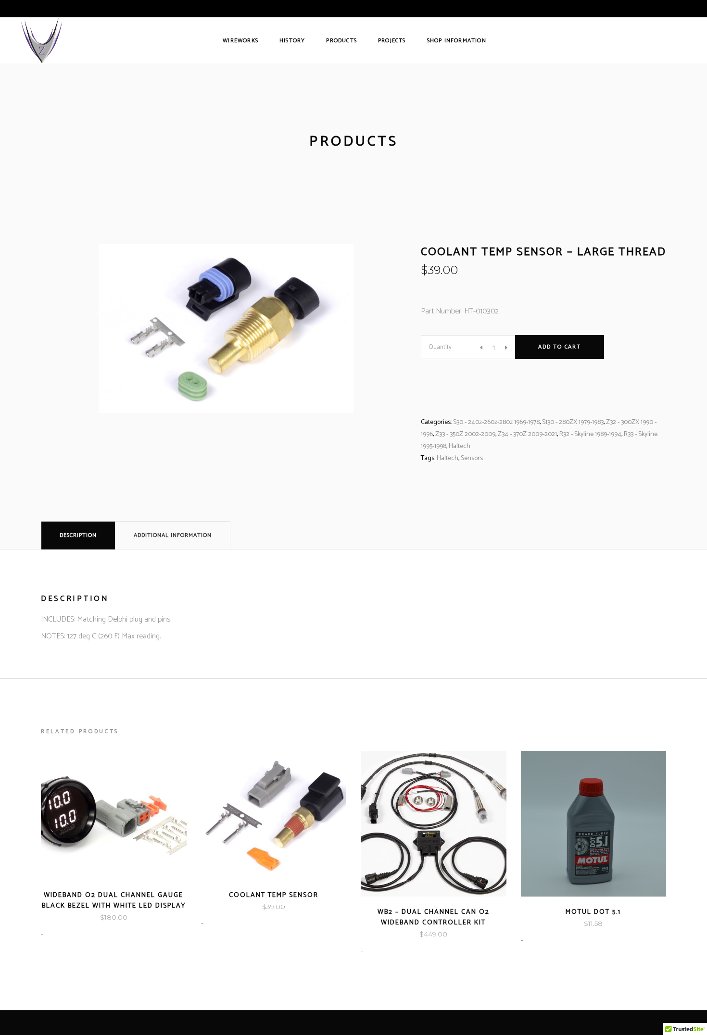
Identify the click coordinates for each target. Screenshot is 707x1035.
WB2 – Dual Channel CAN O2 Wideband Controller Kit (434, 917)
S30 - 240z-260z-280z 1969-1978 (496, 422)
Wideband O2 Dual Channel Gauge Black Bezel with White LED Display (114, 900)
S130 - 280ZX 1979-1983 (573, 422)
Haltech (459, 446)
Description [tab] (78, 535)
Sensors (472, 458)
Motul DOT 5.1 (593, 912)
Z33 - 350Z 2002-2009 (465, 434)
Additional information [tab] (173, 535)
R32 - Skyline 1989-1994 (590, 434)
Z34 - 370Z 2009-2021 (527, 434)
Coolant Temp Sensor (273, 895)
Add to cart (559, 346)
